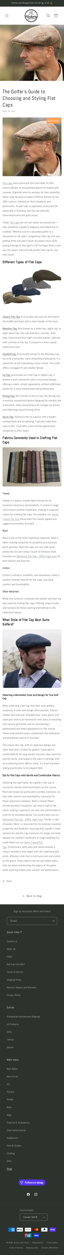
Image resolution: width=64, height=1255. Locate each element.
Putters (10, 1091)
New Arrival (12, 1076)
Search (10, 1047)
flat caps (15, 222)
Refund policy (38, 1242)
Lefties (10, 1039)
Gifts (9, 1031)
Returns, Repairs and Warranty (21, 987)
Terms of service (16, 1247)
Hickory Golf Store (21, 1242)
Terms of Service (15, 971)
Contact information (49, 1247)
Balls (9, 1107)
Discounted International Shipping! (23, 1016)
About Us (11, 948)
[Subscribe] (53, 921)
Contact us (12, 941)
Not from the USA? (16, 964)
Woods (10, 1099)
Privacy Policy (13, 995)
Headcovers (12, 1137)
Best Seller (12, 1068)
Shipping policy (32, 1247)
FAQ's (9, 956)
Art (8, 1084)
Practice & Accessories (18, 1122)
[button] (7, 15)
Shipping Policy (14, 979)
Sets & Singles (14, 1145)
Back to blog (34, 896)
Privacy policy (52, 1242)
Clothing (11, 1153)
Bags (9, 1114)
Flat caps (7, 183)
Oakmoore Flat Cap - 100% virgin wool (37, 556)
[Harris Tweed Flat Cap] (32, 176)
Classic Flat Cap (11, 316)
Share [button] (9, 881)
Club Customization (16, 1130)
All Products (13, 1024)
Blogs (9, 1168)
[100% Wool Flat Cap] (32, 309)
